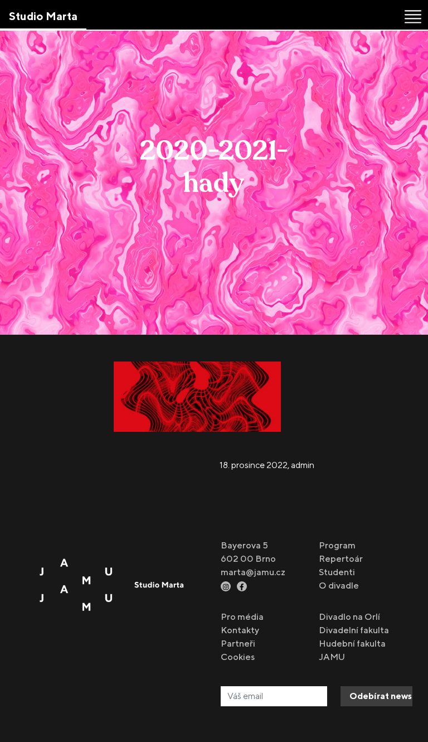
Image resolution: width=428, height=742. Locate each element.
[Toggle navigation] (413, 16)
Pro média (242, 616)
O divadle (339, 585)
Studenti (337, 572)
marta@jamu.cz (253, 572)
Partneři (238, 643)
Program (337, 545)
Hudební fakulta (352, 643)
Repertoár (341, 558)
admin (302, 465)
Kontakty (240, 630)
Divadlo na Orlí (349, 616)
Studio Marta (43, 15)
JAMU (332, 657)
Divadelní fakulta (354, 630)
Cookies (238, 657)
